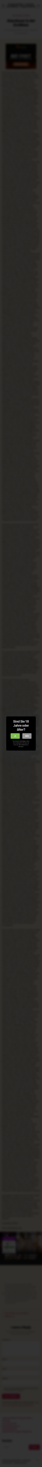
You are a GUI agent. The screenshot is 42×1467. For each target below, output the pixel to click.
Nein (27, 736)
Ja (15, 736)
